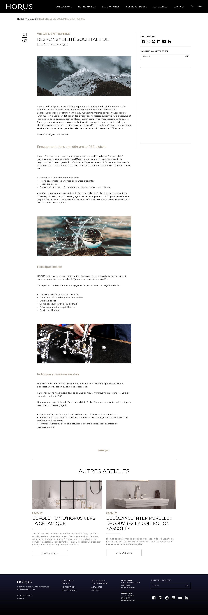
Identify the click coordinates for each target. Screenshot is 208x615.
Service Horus (69, 590)
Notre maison (87, 7)
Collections (64, 7)
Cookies (20, 598)
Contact (179, 7)
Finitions (66, 584)
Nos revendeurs (136, 7)
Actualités (160, 7)
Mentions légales (24, 595)
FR (199, 6)
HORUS (21, 19)
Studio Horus (111, 7)
